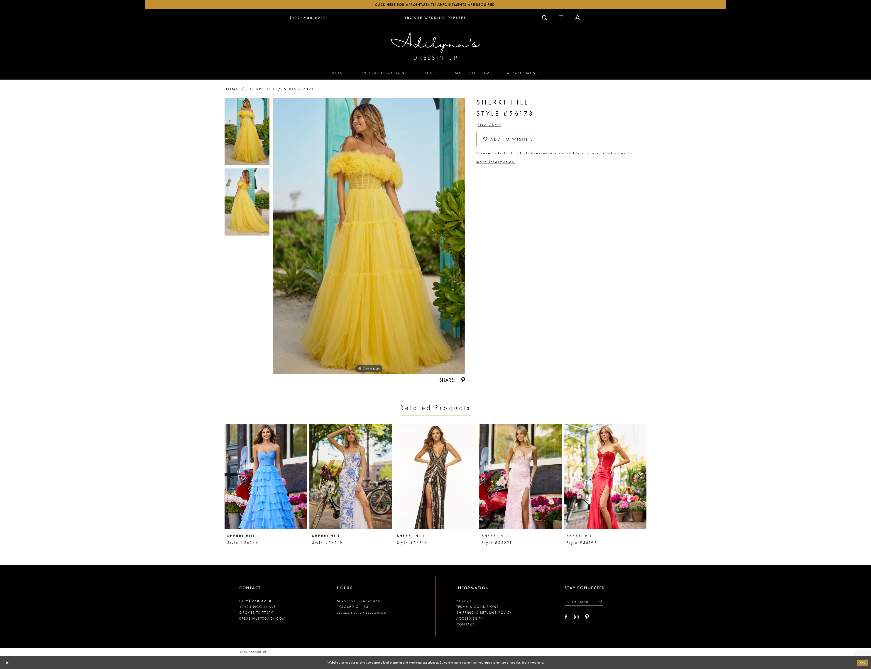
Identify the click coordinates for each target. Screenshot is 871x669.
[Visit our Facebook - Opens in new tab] (566, 617)
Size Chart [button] (489, 124)
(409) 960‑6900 (255, 600)
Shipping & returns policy (484, 612)
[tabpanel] (247, 133)
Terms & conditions (477, 606)
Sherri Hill (261, 89)
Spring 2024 (299, 89)
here (540, 662)
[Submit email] (600, 602)
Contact (465, 624)
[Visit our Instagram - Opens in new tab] (576, 617)
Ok (863, 662)
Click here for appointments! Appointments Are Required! (435, 4)
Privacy (464, 600)
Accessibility (469, 618)
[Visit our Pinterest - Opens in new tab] (587, 617)
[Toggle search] (545, 17)
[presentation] (266, 476)
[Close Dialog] (7, 663)
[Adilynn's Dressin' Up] (435, 46)
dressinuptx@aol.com (262, 618)
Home (232, 89)
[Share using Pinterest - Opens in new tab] (463, 380)
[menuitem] (337, 73)
